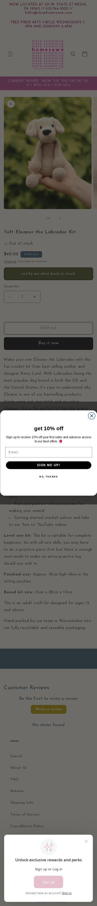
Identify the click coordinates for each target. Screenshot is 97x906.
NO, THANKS (48, 476)
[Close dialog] (91, 415)
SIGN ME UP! (48, 465)
